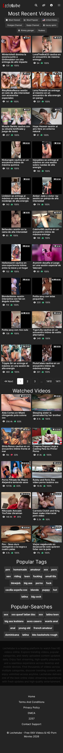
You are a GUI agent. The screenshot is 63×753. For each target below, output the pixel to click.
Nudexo (41, 30)
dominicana (12, 634)
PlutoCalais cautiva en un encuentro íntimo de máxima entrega (46, 365)
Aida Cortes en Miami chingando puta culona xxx (14, 415)
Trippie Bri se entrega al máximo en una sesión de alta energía (15, 365)
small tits (50, 576)
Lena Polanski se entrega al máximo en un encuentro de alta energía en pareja (47, 94)
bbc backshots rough (44, 634)
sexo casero (34, 621)
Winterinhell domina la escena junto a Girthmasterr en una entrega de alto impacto (14, 58)
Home (31, 696)
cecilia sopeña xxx (16, 589)
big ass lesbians (14, 621)
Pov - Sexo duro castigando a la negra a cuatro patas (14, 546)
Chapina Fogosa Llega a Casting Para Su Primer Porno (45, 448)
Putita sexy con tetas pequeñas (44, 297)
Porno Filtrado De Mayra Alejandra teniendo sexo (15, 481)
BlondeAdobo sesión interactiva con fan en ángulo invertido (13, 299)
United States (51, 20)
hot (55, 589)
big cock (36, 596)
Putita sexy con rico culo (15, 330)
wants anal (51, 621)
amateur (35, 569)
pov (8, 569)
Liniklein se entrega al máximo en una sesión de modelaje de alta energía (15, 198)
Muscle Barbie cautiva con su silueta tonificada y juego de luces (16, 129)
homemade (20, 569)
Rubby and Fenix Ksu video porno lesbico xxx (45, 481)
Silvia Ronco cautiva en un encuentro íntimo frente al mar (16, 448)
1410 (49, 381)
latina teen (52, 614)
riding (17, 576)
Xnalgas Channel (14, 25)
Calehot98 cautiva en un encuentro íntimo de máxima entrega (46, 231)
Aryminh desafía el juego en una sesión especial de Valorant (47, 265)
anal (12, 627)
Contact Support (31, 724)
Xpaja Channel (32, 25)
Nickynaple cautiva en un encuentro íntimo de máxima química (15, 162)
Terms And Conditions (31, 701)
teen (27, 576)
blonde (35, 589)
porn (54, 569)
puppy (46, 589)
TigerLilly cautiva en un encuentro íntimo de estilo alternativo (47, 332)
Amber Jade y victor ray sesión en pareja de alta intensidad (45, 198)
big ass (28, 583)
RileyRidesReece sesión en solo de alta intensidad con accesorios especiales (16, 94)
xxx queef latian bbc (23, 614)
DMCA (31, 713)
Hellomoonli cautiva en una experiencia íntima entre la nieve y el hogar (15, 265)
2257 (32, 718)
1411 (58, 381)
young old (24, 627)
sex (8, 576)
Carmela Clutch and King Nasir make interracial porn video (46, 513)
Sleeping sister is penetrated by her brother (47, 413)
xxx (46, 569)
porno (39, 583)
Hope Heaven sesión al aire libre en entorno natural (45, 129)
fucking (37, 576)
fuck (48, 583)
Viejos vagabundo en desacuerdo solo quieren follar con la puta (46, 546)
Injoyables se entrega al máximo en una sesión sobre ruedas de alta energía (45, 164)
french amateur (43, 627)
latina (24, 596)
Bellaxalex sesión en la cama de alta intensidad (14, 230)
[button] (51, 5)
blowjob (15, 583)
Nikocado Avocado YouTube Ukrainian (12, 511)
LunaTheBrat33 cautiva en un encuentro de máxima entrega (47, 57)
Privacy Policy (31, 707)
